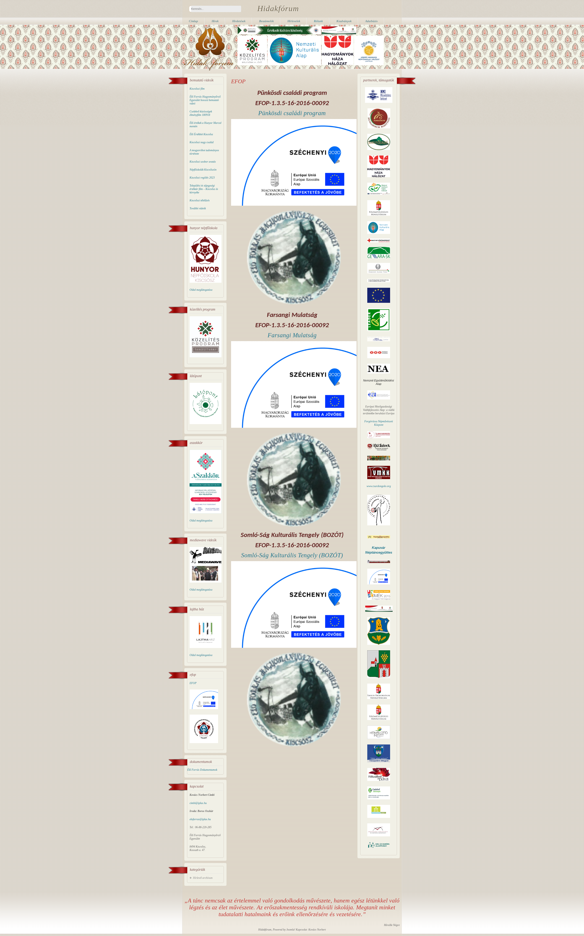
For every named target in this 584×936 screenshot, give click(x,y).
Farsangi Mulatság (292, 335)
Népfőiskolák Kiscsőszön (203, 169)
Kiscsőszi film (197, 88)
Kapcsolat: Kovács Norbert (311, 929)
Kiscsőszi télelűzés (200, 200)
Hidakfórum (278, 8)
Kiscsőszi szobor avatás (203, 161)
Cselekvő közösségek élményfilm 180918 (201, 113)
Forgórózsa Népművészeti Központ (378, 423)
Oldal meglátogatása (201, 289)
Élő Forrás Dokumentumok (202, 769)
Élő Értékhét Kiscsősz (201, 134)
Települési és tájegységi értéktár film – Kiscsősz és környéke (204, 189)
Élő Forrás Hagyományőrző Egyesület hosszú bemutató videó (205, 100)
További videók (198, 208)
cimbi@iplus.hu (198, 803)
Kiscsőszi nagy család (202, 142)
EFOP (193, 683)
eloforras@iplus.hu (200, 819)
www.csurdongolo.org (379, 486)
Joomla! (290, 929)
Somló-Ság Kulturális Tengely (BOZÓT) (292, 555)
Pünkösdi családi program (292, 113)
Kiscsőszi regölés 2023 (202, 177)
